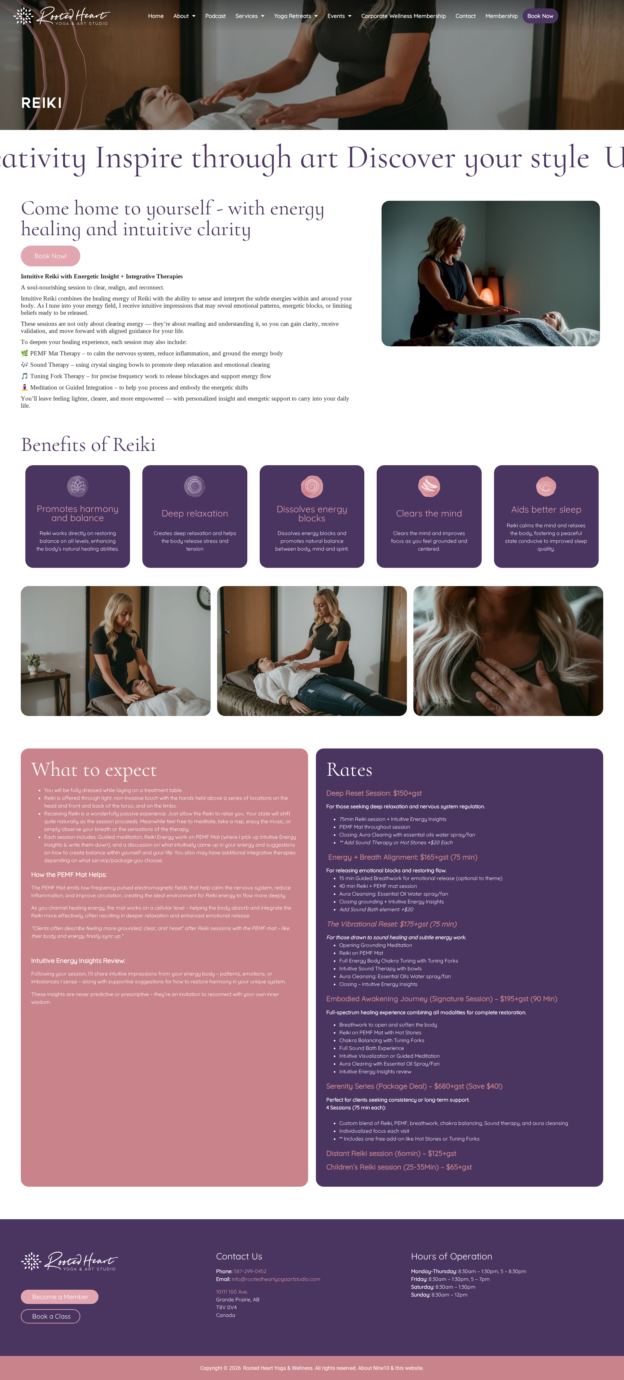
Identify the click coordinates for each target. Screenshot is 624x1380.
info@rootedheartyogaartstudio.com (276, 1279)
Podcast (215, 15)
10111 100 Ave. (232, 1291)
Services (247, 15)
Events (336, 15)
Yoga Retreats (292, 15)
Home (156, 15)
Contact (466, 15)
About (181, 15)
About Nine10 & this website (390, 1368)
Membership (502, 15)
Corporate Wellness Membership (403, 15)
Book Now (540, 15)
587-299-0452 (250, 1271)
